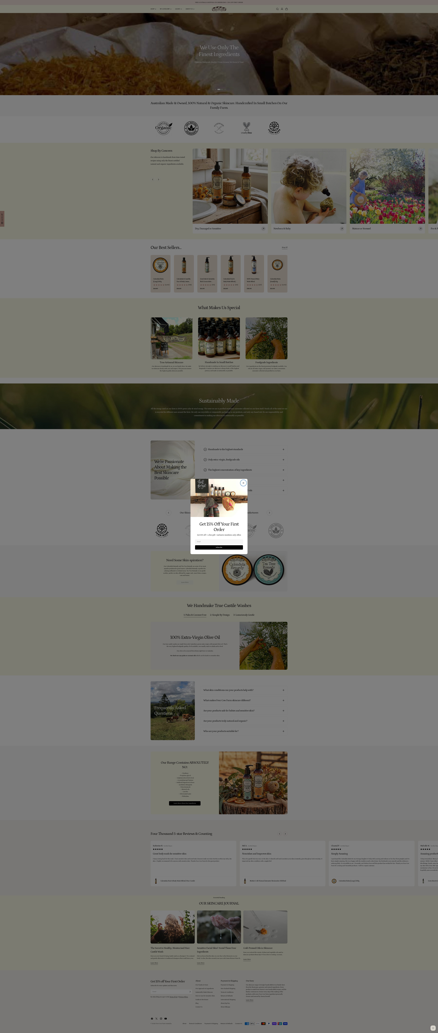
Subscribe (219, 547)
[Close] (243, 483)
